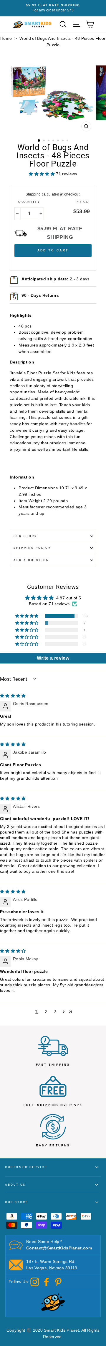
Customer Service (26, 1167)
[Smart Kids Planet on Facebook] (46, 1282)
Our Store (17, 1202)
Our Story (25, 536)
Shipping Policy (32, 547)
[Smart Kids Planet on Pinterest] (58, 1282)
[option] (53, 8)
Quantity (29, 201)
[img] (13, 696)
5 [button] (58, 141)
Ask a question (31, 560)
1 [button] (39, 140)
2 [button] (44, 141)
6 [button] (63, 141)
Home (6, 38)
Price (82, 201)
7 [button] (68, 141)
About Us (15, 1184)
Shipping (33, 194)
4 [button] (53, 141)
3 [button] (49, 141)
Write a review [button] (53, 658)
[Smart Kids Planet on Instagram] (34, 1282)
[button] (27, 616)
